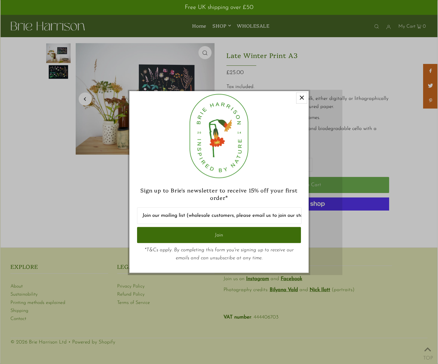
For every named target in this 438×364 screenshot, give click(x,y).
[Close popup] (301, 98)
